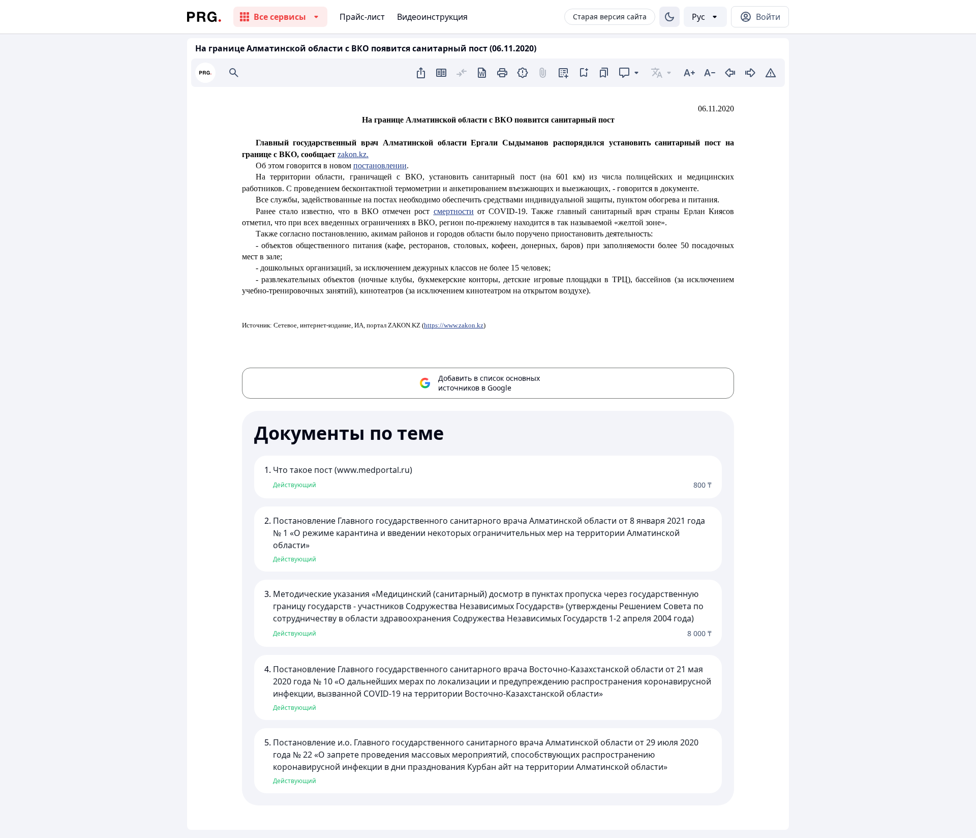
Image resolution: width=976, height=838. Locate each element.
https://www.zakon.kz (453, 325)
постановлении (380, 165)
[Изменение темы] (669, 17)
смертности (454, 211)
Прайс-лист (362, 16)
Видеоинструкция (432, 16)
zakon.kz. (353, 154)
